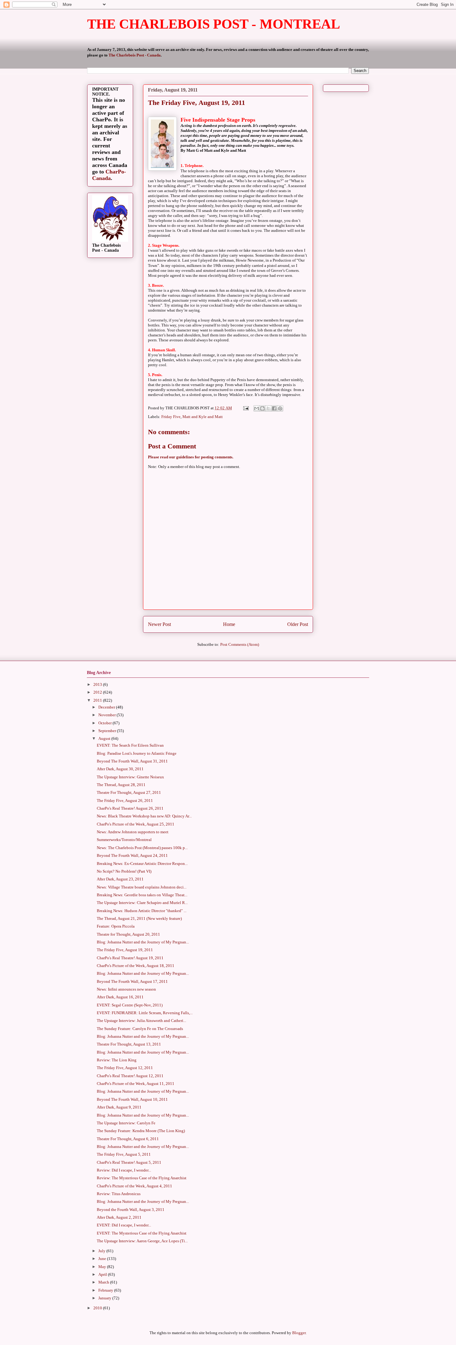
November (107, 715)
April (103, 1274)
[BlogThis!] (262, 408)
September (107, 730)
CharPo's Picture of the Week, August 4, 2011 (134, 1186)
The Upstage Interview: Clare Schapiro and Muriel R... (142, 902)
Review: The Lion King (116, 1060)
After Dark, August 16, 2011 (120, 997)
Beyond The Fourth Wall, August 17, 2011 (132, 981)
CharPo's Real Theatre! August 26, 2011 (130, 808)
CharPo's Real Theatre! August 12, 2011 (130, 1075)
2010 (98, 1308)
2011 (98, 700)
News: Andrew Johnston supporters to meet (132, 832)
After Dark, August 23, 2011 (120, 879)
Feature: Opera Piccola (116, 926)
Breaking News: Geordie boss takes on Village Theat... (142, 895)
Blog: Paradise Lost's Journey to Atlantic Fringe (137, 753)
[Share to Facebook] (274, 408)
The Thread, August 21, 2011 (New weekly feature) (139, 918)
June (102, 1258)
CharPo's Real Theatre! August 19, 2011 (130, 958)
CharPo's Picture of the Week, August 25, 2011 (135, 824)
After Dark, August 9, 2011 (119, 1107)
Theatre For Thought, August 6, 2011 (128, 1138)
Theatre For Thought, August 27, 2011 (129, 792)
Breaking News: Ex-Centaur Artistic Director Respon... (142, 863)
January (105, 1298)
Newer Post (159, 624)
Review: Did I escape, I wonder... (124, 1170)
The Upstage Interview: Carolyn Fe (126, 1123)
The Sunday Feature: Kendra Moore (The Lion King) (141, 1130)
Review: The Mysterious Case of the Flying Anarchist (141, 1178)
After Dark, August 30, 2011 (120, 769)
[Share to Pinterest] (280, 408)
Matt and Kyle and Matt (202, 416)
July (102, 1250)
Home (229, 624)
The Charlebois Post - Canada (135, 55)
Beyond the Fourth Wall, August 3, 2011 (130, 1209)
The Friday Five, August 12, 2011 (125, 1067)
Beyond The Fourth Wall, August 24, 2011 (132, 855)
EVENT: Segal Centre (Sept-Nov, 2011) (130, 1005)
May (102, 1266)
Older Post (297, 624)
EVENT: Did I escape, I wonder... (124, 1225)
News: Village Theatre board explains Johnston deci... (141, 887)
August (104, 738)
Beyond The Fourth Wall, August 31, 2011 (132, 761)
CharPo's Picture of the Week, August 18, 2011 (135, 965)
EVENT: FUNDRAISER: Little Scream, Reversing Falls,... (145, 1012)
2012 (98, 692)
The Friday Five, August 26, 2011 (125, 800)
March (104, 1282)
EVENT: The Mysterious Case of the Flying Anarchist (141, 1233)
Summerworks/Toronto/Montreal (124, 839)
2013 (98, 684)
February (106, 1290)
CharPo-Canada (109, 175)
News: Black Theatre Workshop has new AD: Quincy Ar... (144, 816)
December (107, 707)
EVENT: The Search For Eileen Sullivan (130, 745)
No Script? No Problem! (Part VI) (124, 871)
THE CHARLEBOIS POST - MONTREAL (213, 24)
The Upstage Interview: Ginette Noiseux (130, 777)
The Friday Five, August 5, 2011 (124, 1154)
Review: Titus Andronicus (119, 1193)
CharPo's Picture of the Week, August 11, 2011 (135, 1083)
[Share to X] (268, 408)
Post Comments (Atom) (239, 644)
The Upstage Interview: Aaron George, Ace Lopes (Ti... (142, 1241)
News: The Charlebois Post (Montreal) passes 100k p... (142, 847)
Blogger (299, 1332)
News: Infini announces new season (126, 989)
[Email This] (256, 408)
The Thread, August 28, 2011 (121, 784)
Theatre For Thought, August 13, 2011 (129, 1044)
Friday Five (171, 416)
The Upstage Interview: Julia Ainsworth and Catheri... (141, 1020)
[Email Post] (245, 408)
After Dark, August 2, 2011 (119, 1217)
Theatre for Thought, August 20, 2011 (128, 934)
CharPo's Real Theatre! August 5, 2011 (129, 1162)
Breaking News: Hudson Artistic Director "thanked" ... (141, 910)
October (105, 723)
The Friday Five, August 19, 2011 (125, 949)
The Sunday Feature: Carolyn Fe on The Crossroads (140, 1028)
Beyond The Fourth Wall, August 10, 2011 (132, 1099)
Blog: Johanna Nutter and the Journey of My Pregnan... (143, 942)
